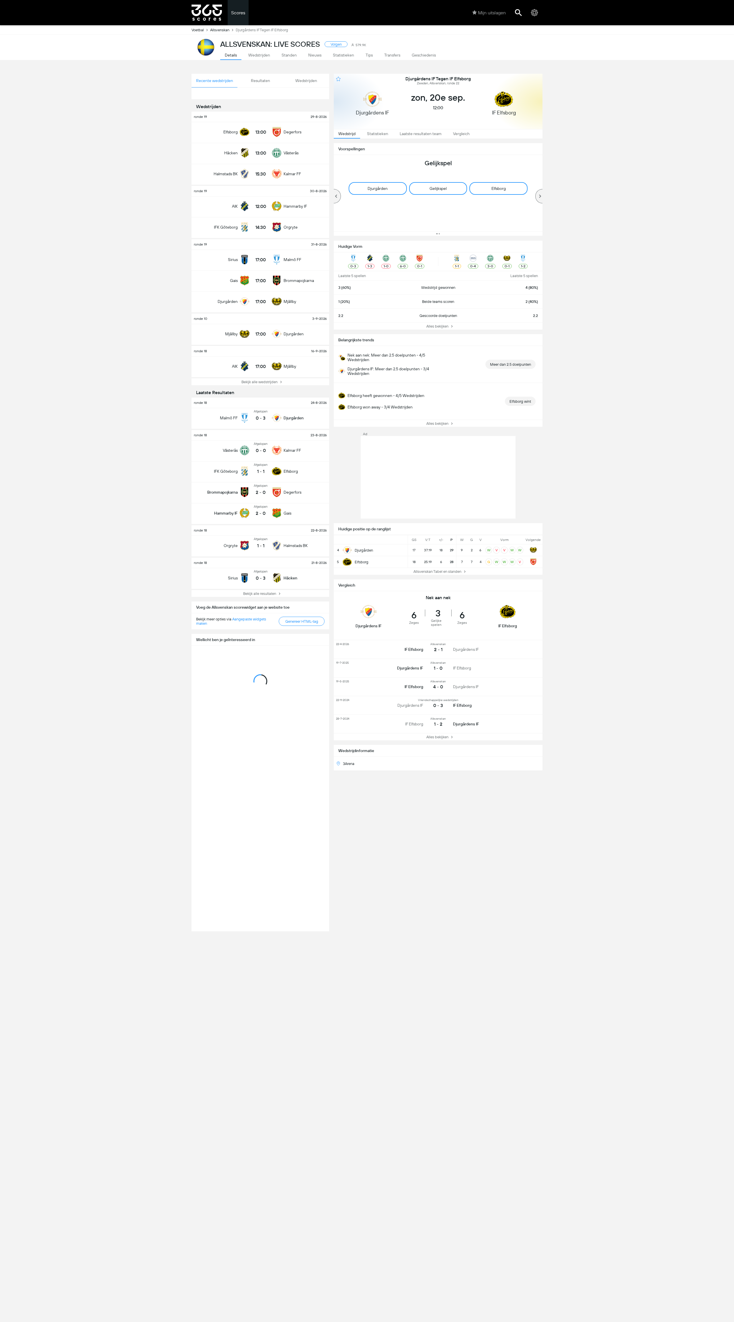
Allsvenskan (219, 30)
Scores (238, 12)
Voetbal (198, 30)
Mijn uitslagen (492, 12)
